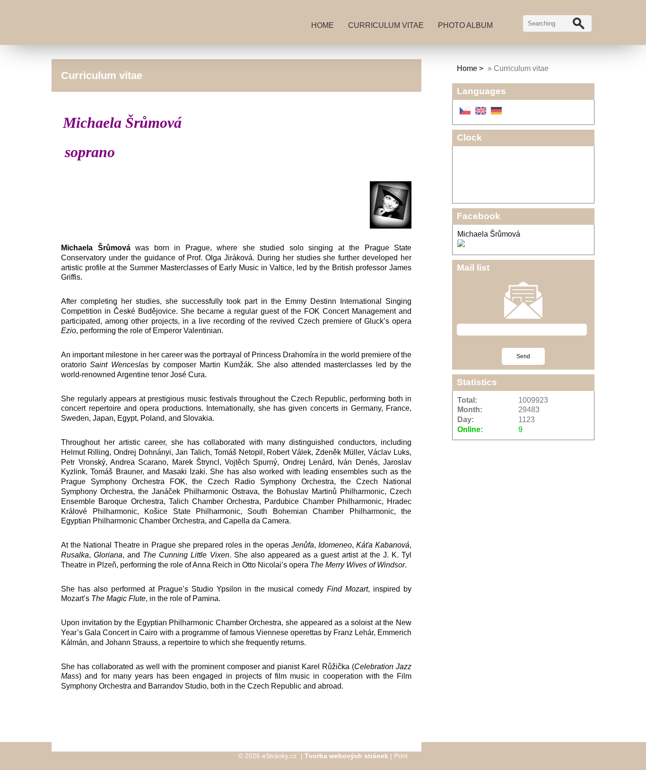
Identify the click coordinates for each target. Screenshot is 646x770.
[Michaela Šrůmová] (461, 244)
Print (401, 756)
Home (322, 25)
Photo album (465, 25)
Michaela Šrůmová (488, 234)
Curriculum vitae (386, 25)
